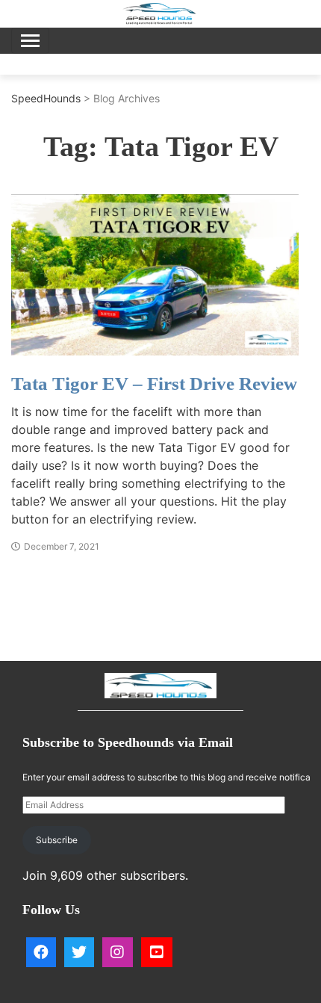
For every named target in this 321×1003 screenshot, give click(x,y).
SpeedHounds (46, 98)
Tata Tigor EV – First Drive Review (154, 383)
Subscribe (57, 839)
